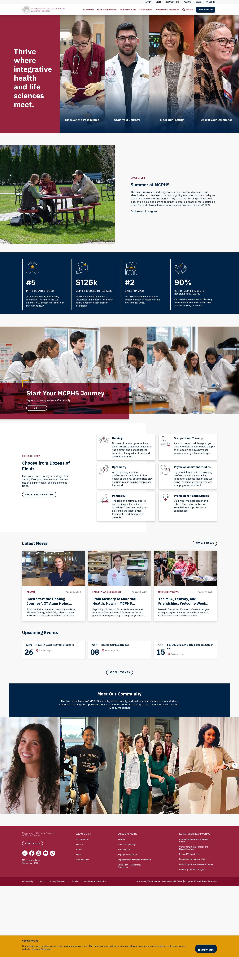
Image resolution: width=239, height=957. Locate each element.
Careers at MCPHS (127, 834)
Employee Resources (127, 854)
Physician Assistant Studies (192, 467)
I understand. (206, 948)
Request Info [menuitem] (172, 2)
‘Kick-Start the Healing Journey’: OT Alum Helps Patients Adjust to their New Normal (50, 605)
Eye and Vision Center (189, 854)
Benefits (121, 839)
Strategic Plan (82, 859)
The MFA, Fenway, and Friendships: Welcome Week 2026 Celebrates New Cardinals (185, 603)
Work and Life (124, 849)
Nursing (117, 438)
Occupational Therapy (188, 438)
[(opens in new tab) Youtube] (45, 853)
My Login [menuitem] (210, 2)
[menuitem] (88, 9)
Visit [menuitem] (158, 2)
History (79, 844)
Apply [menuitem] (148, 2)
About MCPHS (83, 834)
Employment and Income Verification (134, 859)
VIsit (37, 408)
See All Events (119, 672)
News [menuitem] (198, 2)
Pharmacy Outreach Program (192, 869)
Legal (41, 881)
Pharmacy (118, 496)
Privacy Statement (58, 881)
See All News (205, 543)
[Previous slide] (4, 765)
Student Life (145, 9)
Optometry (119, 467)
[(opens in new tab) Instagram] (38, 853)
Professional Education (167, 9)
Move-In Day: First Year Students (55, 644)
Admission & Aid (128, 9)
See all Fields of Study (39, 494)
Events (79, 849)
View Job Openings (127, 844)
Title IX (75, 881)
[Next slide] (235, 765)
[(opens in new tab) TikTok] (52, 853)
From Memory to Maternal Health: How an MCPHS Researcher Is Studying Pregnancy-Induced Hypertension (114, 608)
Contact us (32, 843)
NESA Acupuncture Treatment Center (196, 864)
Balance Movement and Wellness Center (194, 840)
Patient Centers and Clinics (194, 834)
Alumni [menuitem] (187, 2)
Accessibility (27, 881)
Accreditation (82, 839)
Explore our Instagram (144, 211)
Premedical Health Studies (191, 496)
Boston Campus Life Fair (115, 644)
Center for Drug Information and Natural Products (193, 848)
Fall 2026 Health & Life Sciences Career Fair (190, 646)
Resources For (205, 9)
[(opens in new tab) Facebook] (32, 853)
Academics (88, 9)
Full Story (28, 809)
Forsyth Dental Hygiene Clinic (192, 859)
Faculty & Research (107, 9)
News (78, 854)
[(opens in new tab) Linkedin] (25, 853)
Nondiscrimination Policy (95, 881)
